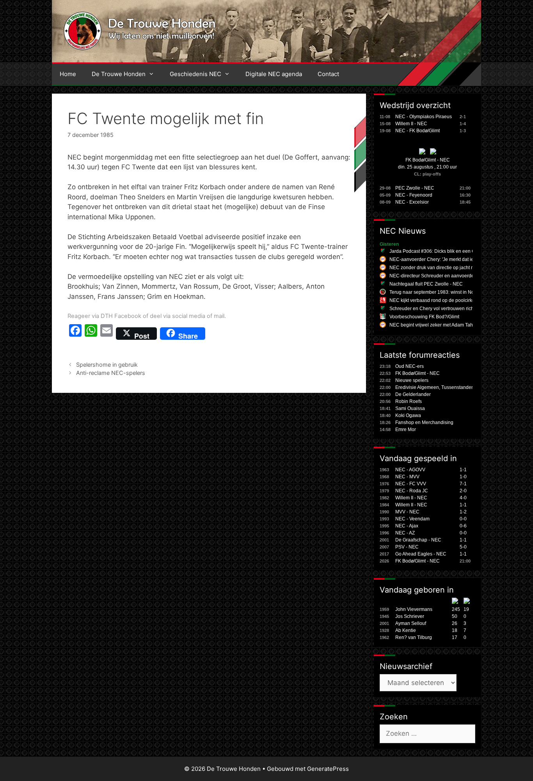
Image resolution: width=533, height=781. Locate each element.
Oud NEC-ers (409, 366)
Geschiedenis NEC (195, 74)
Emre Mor (405, 429)
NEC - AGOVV (410, 469)
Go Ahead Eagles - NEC (420, 554)
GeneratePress (328, 768)
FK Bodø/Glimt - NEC (427, 160)
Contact (328, 74)
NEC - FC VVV (410, 483)
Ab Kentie (405, 630)
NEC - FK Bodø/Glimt (417, 130)
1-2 (463, 512)
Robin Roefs (408, 401)
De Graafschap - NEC (418, 540)
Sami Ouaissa (410, 408)
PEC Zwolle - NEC (414, 188)
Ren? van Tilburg (413, 637)
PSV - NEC (407, 547)
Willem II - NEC (411, 123)
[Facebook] (75, 333)
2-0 (463, 490)
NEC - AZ (405, 533)
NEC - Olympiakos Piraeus (423, 116)
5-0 (463, 547)
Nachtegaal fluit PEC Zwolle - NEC (426, 284)
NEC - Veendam (412, 519)
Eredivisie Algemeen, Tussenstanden (434, 387)
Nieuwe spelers (411, 380)
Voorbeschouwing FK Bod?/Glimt (424, 317)
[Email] (106, 333)
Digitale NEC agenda (273, 74)
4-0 (463, 498)
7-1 (463, 483)
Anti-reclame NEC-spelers (110, 372)
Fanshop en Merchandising (424, 422)
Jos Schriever (409, 616)
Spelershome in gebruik (107, 364)
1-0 (463, 476)
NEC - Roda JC (411, 490)
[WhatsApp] (91, 333)
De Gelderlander (413, 394)
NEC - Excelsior (412, 202)
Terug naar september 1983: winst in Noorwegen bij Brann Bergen (459, 292)
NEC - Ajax (406, 526)
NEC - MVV (407, 476)
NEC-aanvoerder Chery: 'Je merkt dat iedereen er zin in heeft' (454, 259)
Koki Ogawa (408, 415)
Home (68, 74)
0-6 (463, 526)
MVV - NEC (407, 512)
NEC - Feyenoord (413, 195)
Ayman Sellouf (410, 623)
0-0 (463, 519)
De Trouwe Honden (119, 74)
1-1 (463, 469)
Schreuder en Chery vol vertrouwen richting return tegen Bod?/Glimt (461, 308)
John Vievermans (413, 609)
